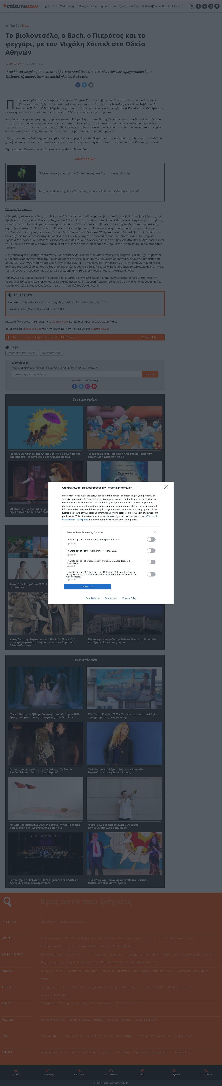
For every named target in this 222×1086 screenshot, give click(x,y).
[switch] (151, 539)
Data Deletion (93, 598)
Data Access (111, 598)
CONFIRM (88, 586)
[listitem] (111, 532)
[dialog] (111, 543)
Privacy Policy (129, 598)
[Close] (167, 488)
